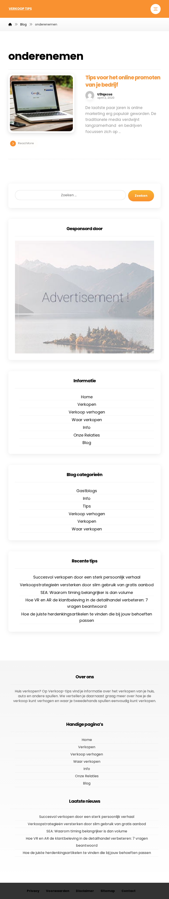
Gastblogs (86, 490)
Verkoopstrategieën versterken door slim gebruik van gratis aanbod (87, 585)
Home (87, 397)
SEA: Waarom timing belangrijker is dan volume (86, 592)
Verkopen (86, 404)
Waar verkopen (87, 419)
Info (86, 427)
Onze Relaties (86, 435)
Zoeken (141, 195)
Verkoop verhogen (87, 412)
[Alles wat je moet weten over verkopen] (20, 9)
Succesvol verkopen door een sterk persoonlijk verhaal (86, 577)
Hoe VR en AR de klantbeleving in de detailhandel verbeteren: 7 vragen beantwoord (87, 603)
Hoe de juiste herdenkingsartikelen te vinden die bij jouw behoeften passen (86, 617)
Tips (87, 506)
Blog (87, 442)
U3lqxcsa (104, 94)
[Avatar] (89, 95)
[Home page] (10, 24)
